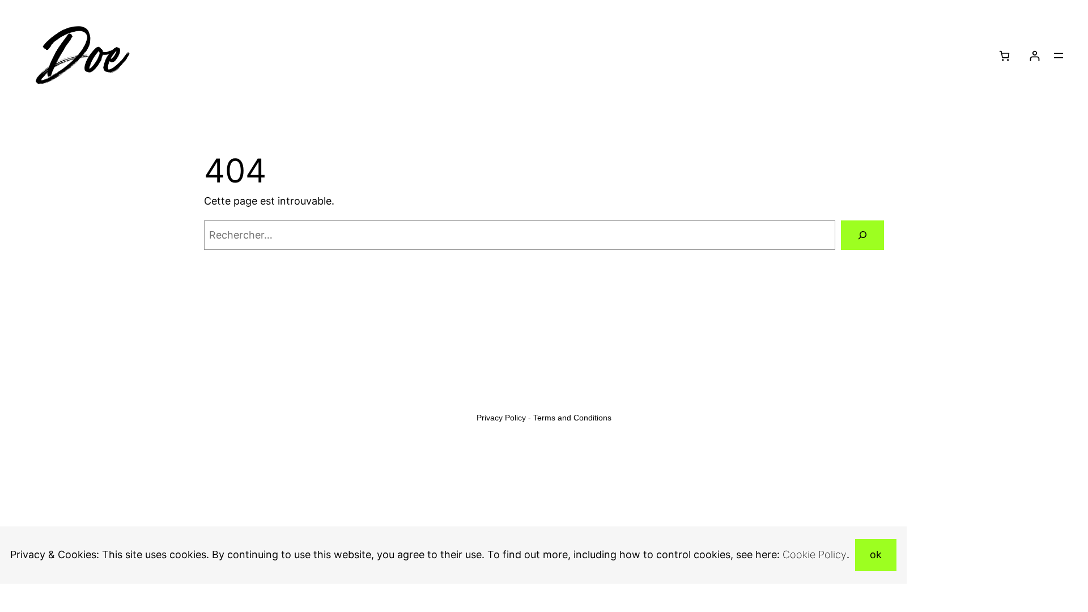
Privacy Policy (501, 417)
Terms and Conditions (572, 417)
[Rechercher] (862, 235)
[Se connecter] (1034, 56)
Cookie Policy (815, 554)
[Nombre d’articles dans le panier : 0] (1004, 56)
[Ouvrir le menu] (1058, 55)
